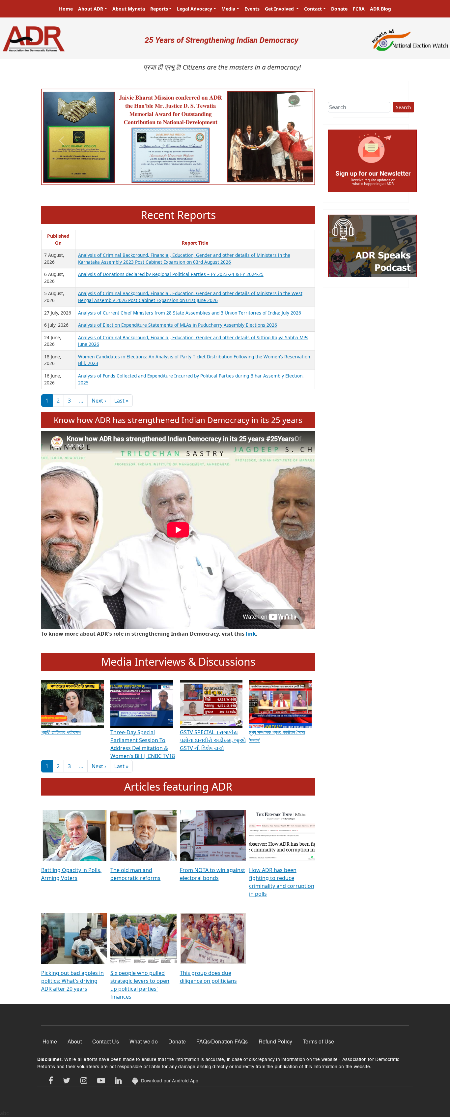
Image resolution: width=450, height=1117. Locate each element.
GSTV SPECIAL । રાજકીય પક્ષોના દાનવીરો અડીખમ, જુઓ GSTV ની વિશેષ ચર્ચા (213, 740)
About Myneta (128, 9)
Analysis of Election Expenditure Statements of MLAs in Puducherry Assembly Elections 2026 (177, 325)
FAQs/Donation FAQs (222, 1041)
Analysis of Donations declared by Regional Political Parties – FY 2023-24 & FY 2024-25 (171, 274)
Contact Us (105, 1041)
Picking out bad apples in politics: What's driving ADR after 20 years (72, 980)
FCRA (359, 9)
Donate (339, 9)
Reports (159, 9)
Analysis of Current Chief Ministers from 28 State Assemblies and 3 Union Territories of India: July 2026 (189, 313)
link (251, 633)
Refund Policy (276, 1041)
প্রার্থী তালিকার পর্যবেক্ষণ (61, 732)
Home (66, 9)
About (75, 1041)
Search (403, 107)
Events (252, 9)
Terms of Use (318, 1041)
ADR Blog (380, 9)
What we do (143, 1041)
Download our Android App (168, 1080)
